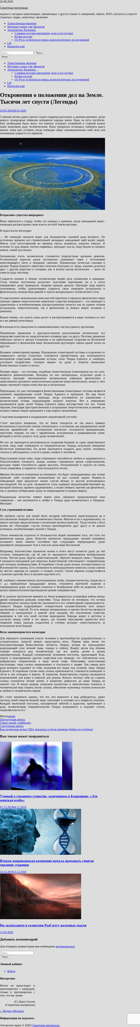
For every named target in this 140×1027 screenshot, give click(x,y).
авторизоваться (65, 946)
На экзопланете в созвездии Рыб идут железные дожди (43, 925)
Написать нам (16, 46)
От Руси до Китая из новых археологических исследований (52, 39)
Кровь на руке (23, 36)
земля (11, 716)
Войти (11, 971)
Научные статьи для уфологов (26, 26)
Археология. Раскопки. (21, 30)
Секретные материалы (14, 7)
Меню (4, 56)
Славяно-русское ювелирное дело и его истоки (44, 33)
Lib (9, 43)
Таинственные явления (21, 23)
